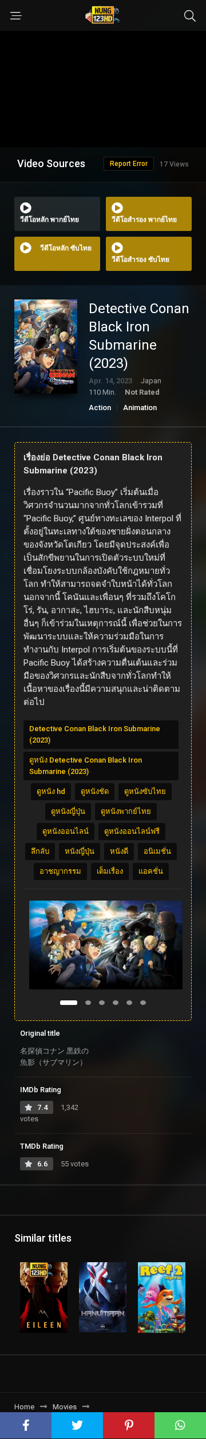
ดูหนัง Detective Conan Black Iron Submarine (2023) (85, 766)
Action (100, 407)
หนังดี (119, 851)
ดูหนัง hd (51, 791)
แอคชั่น (150, 871)
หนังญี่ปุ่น (79, 851)
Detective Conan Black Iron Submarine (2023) (94, 734)
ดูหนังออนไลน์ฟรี (132, 831)
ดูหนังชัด (95, 791)
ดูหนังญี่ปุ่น (68, 811)
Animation (140, 407)
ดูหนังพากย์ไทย (126, 811)
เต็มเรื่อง (110, 871)
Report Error (129, 164)
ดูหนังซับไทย (145, 791)
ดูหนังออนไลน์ (65, 831)
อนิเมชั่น (157, 851)
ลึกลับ (40, 851)
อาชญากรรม (60, 871)
